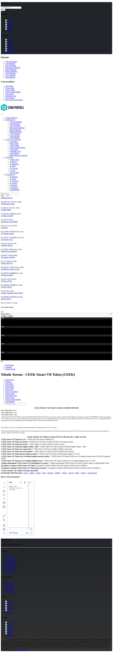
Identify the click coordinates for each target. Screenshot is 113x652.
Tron (9, 29)
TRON (3, 230)
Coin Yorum (9, 94)
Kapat (10, 316)
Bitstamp (10, 51)
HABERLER (10, 120)
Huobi (9, 42)
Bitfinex (10, 49)
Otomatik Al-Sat (11, 396)
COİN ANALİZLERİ (13, 140)
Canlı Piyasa (9, 380)
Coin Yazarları (10, 75)
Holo (2, 265)
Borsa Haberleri (10, 70)
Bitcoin (10, 21)
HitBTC (58, 473)
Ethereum (10, 23)
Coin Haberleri (15, 124)
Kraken (10, 47)
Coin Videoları (10, 73)
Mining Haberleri (11, 71)
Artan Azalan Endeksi (13, 92)
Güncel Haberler (11, 62)
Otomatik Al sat (10, 96)
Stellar (3, 247)
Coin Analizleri (10, 66)
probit (44, 473)
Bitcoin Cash (5, 253)
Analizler (8, 367)
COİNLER (9, 157)
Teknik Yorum (10, 369)
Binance (10, 40)
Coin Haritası (10, 98)
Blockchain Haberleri (12, 68)
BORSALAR (10, 175)
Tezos (3, 283)
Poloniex (50, 473)
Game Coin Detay (11, 392)
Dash (3, 277)
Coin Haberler (10, 64)
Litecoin (10, 27)
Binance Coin (5, 224)
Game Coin (9, 390)
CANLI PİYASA (11, 118)
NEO (3, 289)
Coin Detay (9, 86)
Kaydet (4, 316)
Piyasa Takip (9, 88)
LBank (38, 473)
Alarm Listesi (10, 90)
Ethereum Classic (7, 271)
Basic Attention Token (8, 295)
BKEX (32, 473)
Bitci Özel (15, 160)
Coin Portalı (9, 365)
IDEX (77, 473)
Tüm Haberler (10, 77)
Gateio (26, 473)
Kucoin (71, 473)
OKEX (64, 473)
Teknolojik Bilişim (21, 650)
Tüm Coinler (9, 31)
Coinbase (10, 44)
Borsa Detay (9, 386)
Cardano (4, 236)
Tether (3, 218)
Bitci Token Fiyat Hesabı (14, 100)
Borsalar (8, 382)
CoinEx (83, 473)
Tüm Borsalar (10, 53)
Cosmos (4, 259)
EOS (2, 301)
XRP (9, 25)
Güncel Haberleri (16, 122)
